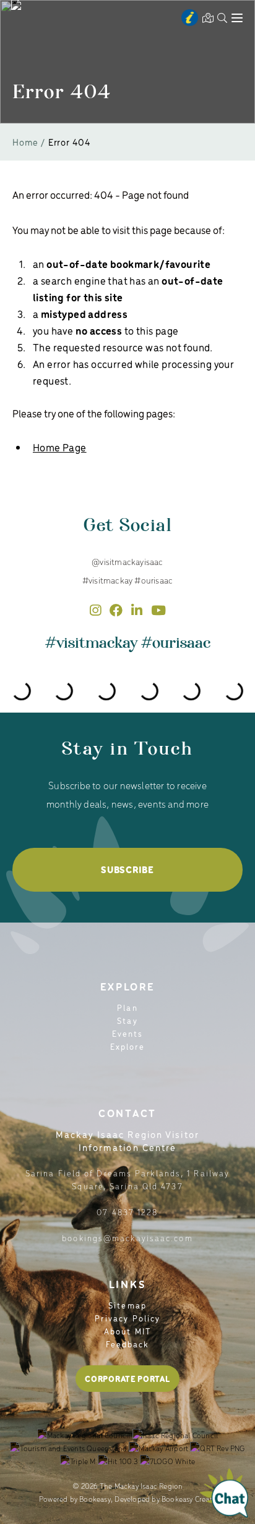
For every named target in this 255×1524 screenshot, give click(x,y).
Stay (127, 1020)
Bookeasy (95, 1499)
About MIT (127, 1331)
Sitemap (127, 1305)
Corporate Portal (127, 1378)
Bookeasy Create (189, 1499)
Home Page (60, 447)
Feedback (128, 1344)
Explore (127, 1046)
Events (128, 1033)
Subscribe (127, 869)
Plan (127, 1007)
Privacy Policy (127, 1318)
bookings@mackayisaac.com (127, 1238)
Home (25, 141)
